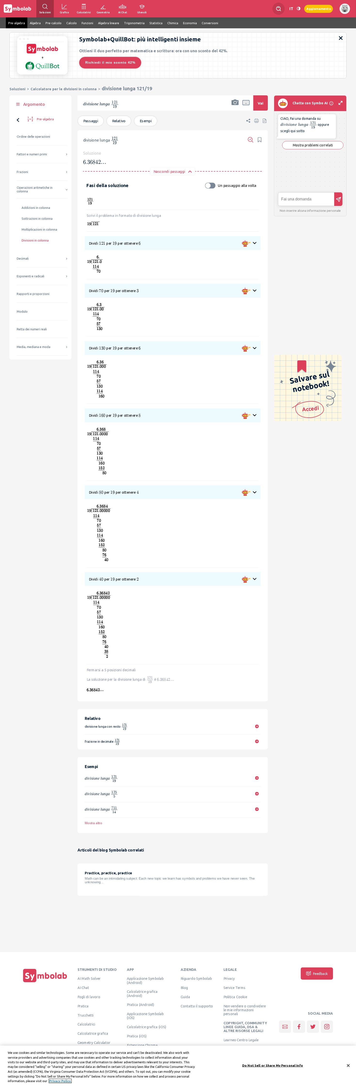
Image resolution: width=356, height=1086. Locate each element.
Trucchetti (85, 1015)
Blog (184, 988)
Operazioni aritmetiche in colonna (35, 189)
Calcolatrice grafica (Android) (142, 993)
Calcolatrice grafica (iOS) (146, 1027)
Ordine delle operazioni (33, 136)
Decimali (23, 258)
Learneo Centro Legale (241, 1040)
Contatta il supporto (197, 1006)
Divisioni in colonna (35, 240)
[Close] (348, 1065)
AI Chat (83, 988)
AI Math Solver (89, 978)
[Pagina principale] (45, 982)
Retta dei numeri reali (32, 329)
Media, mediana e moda (33, 347)
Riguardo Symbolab (196, 978)
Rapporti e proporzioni (33, 294)
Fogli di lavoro (88, 997)
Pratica (83, 1006)
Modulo (22, 311)
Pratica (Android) (140, 1005)
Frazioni (22, 172)
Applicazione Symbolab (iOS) (145, 1016)
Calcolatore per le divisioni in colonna (64, 89)
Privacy (229, 978)
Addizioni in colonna (36, 208)
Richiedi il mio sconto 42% (110, 62)
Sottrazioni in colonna (37, 218)
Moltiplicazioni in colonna (39, 229)
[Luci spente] (298, 9)
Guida (185, 997)
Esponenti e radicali (30, 276)
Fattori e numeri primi (32, 154)
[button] (235, 106)
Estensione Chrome (142, 1045)
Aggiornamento (318, 8)
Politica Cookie (235, 997)
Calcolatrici (86, 1024)
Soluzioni (17, 89)
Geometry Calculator (93, 1043)
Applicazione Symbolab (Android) (145, 980)
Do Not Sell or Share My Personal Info (272, 1065)
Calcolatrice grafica (92, 1033)
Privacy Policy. (60, 1081)
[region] (178, 1066)
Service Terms (235, 988)
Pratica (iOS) (137, 1036)
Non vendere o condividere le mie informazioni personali (245, 1010)
